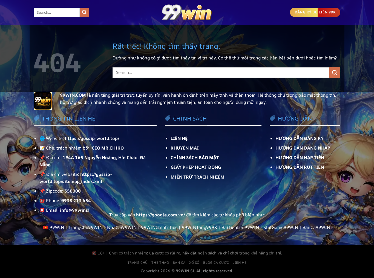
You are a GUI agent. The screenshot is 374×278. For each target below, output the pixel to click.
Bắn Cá (179, 262)
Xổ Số (194, 262)
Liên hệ (239, 262)
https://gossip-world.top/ (92, 138)
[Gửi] (84, 12)
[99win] (187, 12)
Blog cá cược (216, 262)
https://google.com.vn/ (160, 215)
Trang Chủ (138, 262)
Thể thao (160, 262)
